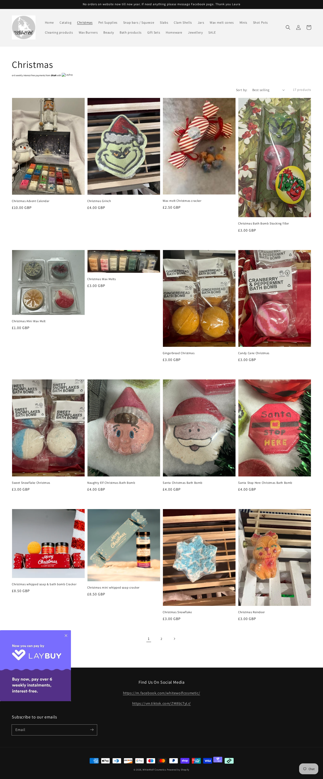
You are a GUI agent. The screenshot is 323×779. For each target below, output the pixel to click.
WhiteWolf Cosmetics (154, 769)
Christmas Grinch (99, 201)
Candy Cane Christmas (253, 353)
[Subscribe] (92, 730)
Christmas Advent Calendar (30, 201)
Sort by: (241, 90)
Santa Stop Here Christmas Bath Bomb (265, 483)
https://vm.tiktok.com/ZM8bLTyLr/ (161, 703)
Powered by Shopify (178, 769)
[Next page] (174, 639)
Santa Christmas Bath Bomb (182, 483)
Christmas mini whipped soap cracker (113, 587)
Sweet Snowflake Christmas (31, 483)
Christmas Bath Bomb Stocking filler (263, 223)
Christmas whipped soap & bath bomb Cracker (44, 584)
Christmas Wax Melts (101, 279)
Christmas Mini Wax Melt (29, 321)
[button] (288, 27)
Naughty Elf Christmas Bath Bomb (111, 483)
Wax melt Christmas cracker (182, 201)
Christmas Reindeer (251, 612)
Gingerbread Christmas (179, 353)
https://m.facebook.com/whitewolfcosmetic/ (161, 693)
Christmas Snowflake (177, 612)
